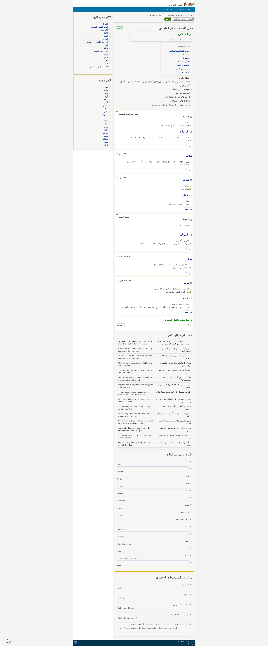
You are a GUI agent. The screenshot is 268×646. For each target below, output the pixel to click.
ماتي (187, 476)
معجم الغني (185, 55)
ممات (187, 512)
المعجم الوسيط (183, 62)
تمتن (187, 548)
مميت (187, 505)
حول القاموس (167, 9)
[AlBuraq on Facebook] (75, 643)
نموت (187, 490)
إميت (187, 469)
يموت (187, 461)
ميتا (187, 483)
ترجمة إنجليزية (184, 72)
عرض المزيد (188, 145)
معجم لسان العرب (182, 69)
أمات (187, 541)
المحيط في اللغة (183, 65)
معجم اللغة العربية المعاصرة (179, 51)
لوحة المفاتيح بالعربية (183, 9)
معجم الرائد (185, 58)
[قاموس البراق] (189, 4)
